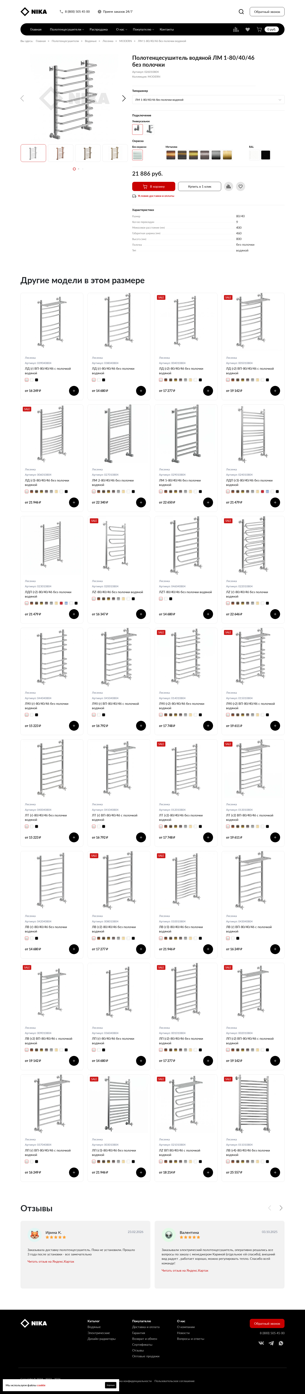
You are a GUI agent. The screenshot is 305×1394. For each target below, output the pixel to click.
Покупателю (142, 29)
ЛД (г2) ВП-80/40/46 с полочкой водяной (250, 370)
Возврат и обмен (144, 1339)
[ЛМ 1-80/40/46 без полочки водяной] (74, 98)
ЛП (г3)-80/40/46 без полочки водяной (114, 1152)
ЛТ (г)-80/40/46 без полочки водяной (46, 817)
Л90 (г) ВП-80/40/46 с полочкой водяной (115, 706)
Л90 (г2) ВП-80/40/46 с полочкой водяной (250, 706)
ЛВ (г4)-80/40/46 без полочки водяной (248, 1152)
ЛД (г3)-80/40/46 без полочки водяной (47, 482)
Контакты (167, 29)
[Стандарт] (137, 129)
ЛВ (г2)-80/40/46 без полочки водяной (114, 929)
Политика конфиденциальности (131, 1381)
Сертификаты (142, 1344)
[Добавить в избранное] (240, 186)
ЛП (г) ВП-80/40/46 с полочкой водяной (48, 1152)
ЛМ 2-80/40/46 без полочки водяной (113, 482)
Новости (183, 1333)
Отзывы (138, 1350)
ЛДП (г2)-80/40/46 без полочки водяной (48, 594)
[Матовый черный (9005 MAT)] (265, 155)
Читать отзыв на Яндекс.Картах (51, 1261)
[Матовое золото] (227, 155)
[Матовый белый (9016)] (254, 155)
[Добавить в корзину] (74, 391)
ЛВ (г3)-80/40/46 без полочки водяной (181, 929)
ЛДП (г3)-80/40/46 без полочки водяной (249, 482)
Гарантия (138, 1333)
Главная (35, 29)
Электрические (99, 1333)
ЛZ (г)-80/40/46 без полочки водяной (247, 594)
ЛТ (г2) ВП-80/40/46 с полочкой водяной (249, 817)
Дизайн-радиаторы (102, 1339)
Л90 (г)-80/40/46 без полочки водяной (46, 706)
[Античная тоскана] (182, 155)
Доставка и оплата (146, 1327)
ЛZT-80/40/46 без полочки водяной (185, 592)
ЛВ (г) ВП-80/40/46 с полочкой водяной (249, 929)
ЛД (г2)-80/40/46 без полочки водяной (181, 370)
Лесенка (108, 41)
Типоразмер (140, 90)
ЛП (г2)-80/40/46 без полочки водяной (181, 1041)
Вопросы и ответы (190, 1339)
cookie (41, 1385)
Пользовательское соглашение (174, 1381)
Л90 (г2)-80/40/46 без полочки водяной (181, 706)
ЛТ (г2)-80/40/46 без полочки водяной (181, 817)
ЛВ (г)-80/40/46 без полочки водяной (46, 929)
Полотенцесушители (65, 29)
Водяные (91, 41)
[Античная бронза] (193, 155)
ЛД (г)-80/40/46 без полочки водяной (113, 370)
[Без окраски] (137, 155)
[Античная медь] (171, 155)
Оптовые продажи (145, 1356)
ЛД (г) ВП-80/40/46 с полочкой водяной (48, 370)
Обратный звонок (267, 12)
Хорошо (111, 1385)
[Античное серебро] (204, 155)
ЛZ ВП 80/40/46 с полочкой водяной (179, 1152)
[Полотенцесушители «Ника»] (33, 11)
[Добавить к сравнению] (228, 186)
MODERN (125, 41)
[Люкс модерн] (148, 129)
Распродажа (99, 29)
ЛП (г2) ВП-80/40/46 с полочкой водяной (250, 1041)
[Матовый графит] (216, 155)
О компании (186, 1327)
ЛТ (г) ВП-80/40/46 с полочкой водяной (114, 817)
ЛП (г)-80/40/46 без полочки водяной (113, 1041)
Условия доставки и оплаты (156, 195)
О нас (120, 29)
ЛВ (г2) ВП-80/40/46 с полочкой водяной (48, 1041)
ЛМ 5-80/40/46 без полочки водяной (180, 482)
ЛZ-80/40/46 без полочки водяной (117, 592)
